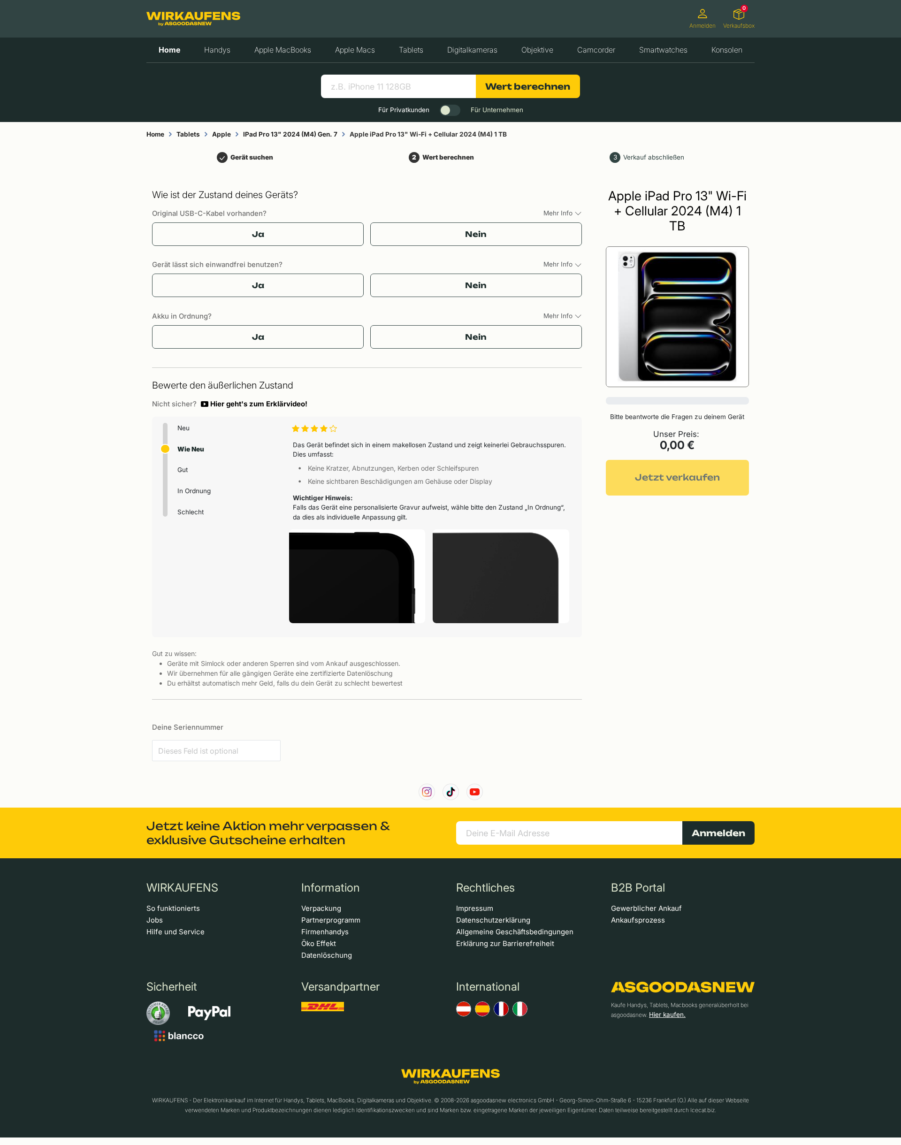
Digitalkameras (472, 49)
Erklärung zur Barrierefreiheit (505, 943)
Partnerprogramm (330, 920)
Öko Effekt (318, 943)
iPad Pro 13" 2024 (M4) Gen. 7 (290, 134)
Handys (217, 49)
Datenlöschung (326, 955)
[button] (254, 404)
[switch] (450, 110)
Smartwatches (663, 49)
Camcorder (596, 49)
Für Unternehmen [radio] (497, 110)
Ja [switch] (258, 234)
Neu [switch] (183, 428)
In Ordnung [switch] (194, 491)
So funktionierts (173, 908)
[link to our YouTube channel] (475, 792)
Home (169, 49)
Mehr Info (558, 213)
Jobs (154, 920)
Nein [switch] (476, 234)
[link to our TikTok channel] (451, 792)
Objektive (537, 49)
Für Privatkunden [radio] (403, 110)
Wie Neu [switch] (190, 449)
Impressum (474, 908)
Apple (221, 134)
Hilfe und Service (175, 931)
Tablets (411, 49)
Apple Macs (355, 49)
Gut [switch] (182, 469)
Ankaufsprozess (638, 920)
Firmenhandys (325, 931)
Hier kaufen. (667, 1014)
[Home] (193, 19)
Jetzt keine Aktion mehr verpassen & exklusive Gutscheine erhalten (267, 833)
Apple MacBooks (282, 49)
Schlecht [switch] (190, 512)
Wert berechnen (527, 86)
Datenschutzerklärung (493, 920)
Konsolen (726, 49)
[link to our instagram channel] (427, 792)
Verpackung (321, 908)
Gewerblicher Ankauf (646, 908)
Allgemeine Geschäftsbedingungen (514, 931)
